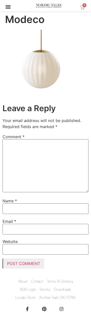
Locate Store (25, 298)
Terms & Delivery (60, 281)
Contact (37, 281)
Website (10, 242)
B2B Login (28, 290)
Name (10, 201)
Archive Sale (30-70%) (57, 298)
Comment (14, 137)
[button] (8, 7)
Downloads (62, 290)
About (22, 281)
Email (9, 221)
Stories (44, 290)
